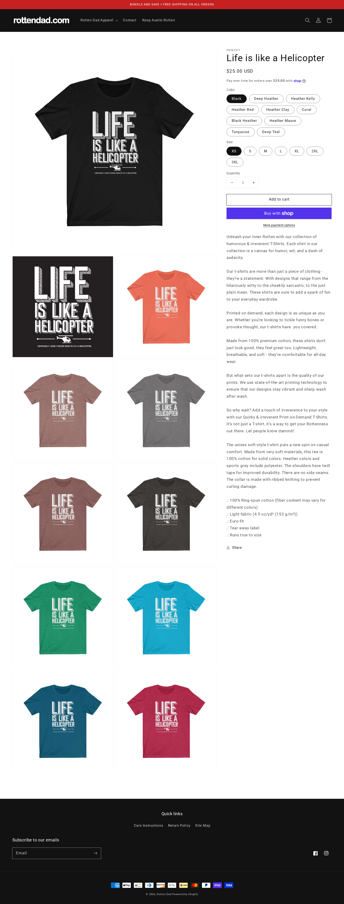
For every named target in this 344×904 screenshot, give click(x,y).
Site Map (202, 825)
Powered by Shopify (185, 894)
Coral (306, 110)
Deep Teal (271, 132)
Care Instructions (148, 825)
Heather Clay (277, 110)
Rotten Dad (164, 894)
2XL (315, 151)
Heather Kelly (303, 99)
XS (234, 151)
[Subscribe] (95, 853)
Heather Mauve (283, 121)
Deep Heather (266, 99)
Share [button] (237, 547)
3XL (235, 162)
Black (237, 99)
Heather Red (243, 110)
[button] (307, 20)
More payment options (279, 225)
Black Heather (244, 121)
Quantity (233, 173)
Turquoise (240, 132)
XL (297, 151)
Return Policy (179, 825)
